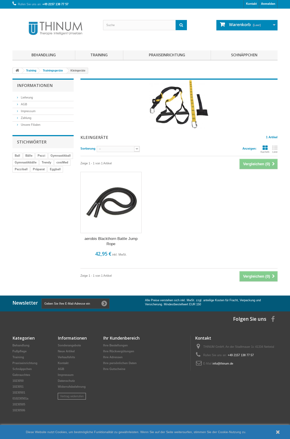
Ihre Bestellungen (115, 345)
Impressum (28, 111)
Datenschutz (66, 380)
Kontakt (251, 3)
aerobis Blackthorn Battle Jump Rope (111, 241)
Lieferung (26, 97)
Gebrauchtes (21, 375)
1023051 (18, 386)
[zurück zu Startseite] (17, 71)
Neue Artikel (66, 351)
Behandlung (43, 54)
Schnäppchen (244, 54)
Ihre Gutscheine (114, 369)
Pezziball (21, 169)
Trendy (46, 162)
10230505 (18, 404)
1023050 (18, 380)
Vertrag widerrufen (72, 396)
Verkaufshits (66, 357)
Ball (17, 155)
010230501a (20, 398)
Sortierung (87, 148)
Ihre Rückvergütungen (118, 351)
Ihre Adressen (113, 357)
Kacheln (265, 151)
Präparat (39, 169)
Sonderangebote (69, 345)
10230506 (18, 410)
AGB (23, 104)
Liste (275, 151)
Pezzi (41, 155)
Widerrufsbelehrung (72, 386)
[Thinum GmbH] (54, 28)
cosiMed (62, 162)
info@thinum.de (223, 363)
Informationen (35, 85)
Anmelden (268, 3)
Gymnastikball (61, 155)
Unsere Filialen (30, 124)
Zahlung (25, 118)
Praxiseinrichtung (167, 54)
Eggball (55, 169)
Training (99, 54)
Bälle (28, 155)
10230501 (18, 392)
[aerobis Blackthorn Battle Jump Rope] (111, 202)
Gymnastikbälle (25, 162)
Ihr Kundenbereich (121, 338)
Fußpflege (19, 351)
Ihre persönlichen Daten (120, 363)
